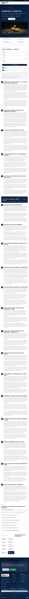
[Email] (5, 584)
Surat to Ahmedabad (23, 576)
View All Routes (22, 581)
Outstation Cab (14, 581)
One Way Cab (14, 576)
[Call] (3, 584)
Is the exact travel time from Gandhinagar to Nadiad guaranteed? (10, 530)
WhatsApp (24, 199)
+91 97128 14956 (26, 0)
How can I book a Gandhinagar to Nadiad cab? (8, 509)
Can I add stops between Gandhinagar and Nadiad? (8, 525)
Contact (14, 597)
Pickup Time (3, 57)
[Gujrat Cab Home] (5, 575)
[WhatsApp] (2, 584)
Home (1, 7)
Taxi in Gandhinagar (5, 7)
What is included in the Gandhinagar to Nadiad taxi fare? (9, 522)
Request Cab (5, 18)
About (12, 597)
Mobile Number (4, 60)
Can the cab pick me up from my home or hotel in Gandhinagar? (10, 527)
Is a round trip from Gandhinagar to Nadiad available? (9, 517)
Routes (16, 597)
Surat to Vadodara (23, 577)
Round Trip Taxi (14, 577)
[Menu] (27, 2)
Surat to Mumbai (23, 578)
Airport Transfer (14, 578)
